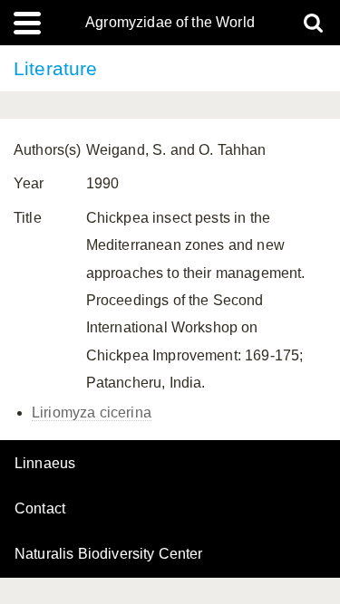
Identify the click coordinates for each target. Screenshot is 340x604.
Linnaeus (45, 463)
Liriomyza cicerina (91, 412)
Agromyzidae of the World (170, 22)
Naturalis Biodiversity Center (109, 554)
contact (40, 508)
